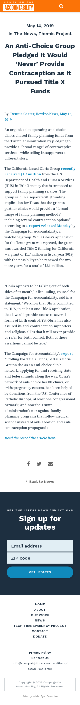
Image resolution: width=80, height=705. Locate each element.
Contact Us (40, 658)
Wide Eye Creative (45, 696)
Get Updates (40, 572)
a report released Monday (47, 226)
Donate (40, 636)
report (67, 353)
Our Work (40, 615)
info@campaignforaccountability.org (40, 663)
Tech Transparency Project (40, 625)
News (40, 620)
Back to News (41, 481)
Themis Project (55, 33)
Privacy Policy (40, 652)
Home (40, 604)
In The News (22, 33)
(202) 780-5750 (40, 668)
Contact (40, 631)
